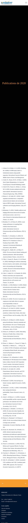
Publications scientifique (6, 512)
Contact (3, 518)
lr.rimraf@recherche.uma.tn (11, 501)
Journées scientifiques (6, 514)
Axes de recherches (5, 508)
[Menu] (25, 2)
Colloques (3, 510)
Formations (3, 516)
